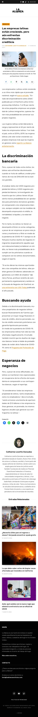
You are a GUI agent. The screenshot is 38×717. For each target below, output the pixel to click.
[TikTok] (24, 693)
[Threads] (16, 82)
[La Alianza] (18, 10)
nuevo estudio (23, 95)
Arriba (19, 713)
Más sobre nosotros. (9, 655)
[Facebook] (6, 82)
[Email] (32, 82)
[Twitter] (22, 82)
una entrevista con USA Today (14, 287)
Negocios (6, 24)
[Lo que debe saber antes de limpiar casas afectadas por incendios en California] (19, 553)
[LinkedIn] (27, 82)
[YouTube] (19, 693)
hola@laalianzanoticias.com (12, 677)
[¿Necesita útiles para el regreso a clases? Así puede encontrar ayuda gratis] (19, 517)
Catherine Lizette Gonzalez (15, 45)
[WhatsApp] (11, 82)
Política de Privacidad (19, 699)
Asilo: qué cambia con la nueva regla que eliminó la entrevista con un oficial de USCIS (18, 606)
